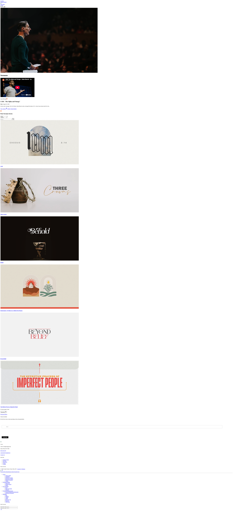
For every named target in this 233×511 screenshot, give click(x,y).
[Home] (0, 3)
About (4, 474)
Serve (6, 487)
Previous (2, 414)
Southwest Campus (9, 477)
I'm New (2, 1)
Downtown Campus (9, 478)
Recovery (7, 500)
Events (15, 471)
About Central (8, 475)
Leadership (7, 476)
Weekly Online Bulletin (11, 108)
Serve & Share (5, 486)
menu (4, 7)
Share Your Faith (8, 488)
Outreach (7, 489)
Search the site (3, 506)
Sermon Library (3, 2)
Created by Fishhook (21, 469)
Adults (6, 498)
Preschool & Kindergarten (8, 490)
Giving (1, 5)
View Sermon (3, 108)
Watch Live (7, 483)
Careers (4, 464)
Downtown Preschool (9, 493)
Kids (6, 495)
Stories (6, 485)
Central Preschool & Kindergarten (11, 492)
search (1, 7)
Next (6, 414)
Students (7, 496)
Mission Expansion (9, 480)
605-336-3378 (3, 450)
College (6, 497)
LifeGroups (7, 501)
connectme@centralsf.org (5, 452)
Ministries (5, 494)
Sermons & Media (6, 482)
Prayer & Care (8, 499)
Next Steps (2, 4)
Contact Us (2, 454)
